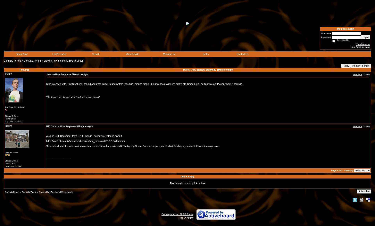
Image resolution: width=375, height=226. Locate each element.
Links (206, 54)
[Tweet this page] (355, 199)
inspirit (8, 126)
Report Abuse (186, 218)
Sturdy (8, 74)
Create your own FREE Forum (177, 214)
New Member (363, 44)
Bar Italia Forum (12, 60)
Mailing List (169, 54)
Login (365, 37)
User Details (132, 54)
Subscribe (364, 191)
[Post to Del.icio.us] (368, 199)
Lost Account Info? (360, 47)
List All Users (59, 54)
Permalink (357, 74)
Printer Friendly (361, 65)
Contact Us (242, 54)
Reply (346, 65)
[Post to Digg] (361, 199)
